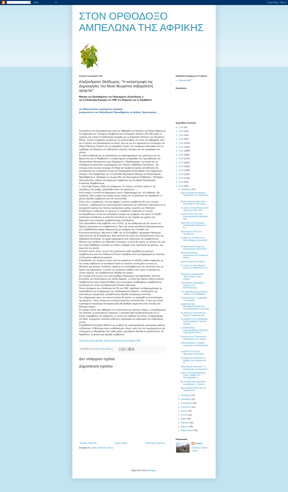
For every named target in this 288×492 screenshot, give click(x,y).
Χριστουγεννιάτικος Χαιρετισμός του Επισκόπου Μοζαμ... (194, 255)
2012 (181, 182)
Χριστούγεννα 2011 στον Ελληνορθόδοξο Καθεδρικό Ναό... (194, 216)
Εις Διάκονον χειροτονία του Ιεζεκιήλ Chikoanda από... (193, 314)
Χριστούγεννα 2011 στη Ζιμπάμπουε (191, 232)
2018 (181, 158)
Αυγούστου (186, 407)
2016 (181, 166)
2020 (181, 151)
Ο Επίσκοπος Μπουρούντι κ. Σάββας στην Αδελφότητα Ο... (193, 360)
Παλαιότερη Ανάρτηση (155, 443)
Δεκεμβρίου (186, 189)
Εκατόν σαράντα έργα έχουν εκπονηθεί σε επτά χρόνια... (194, 202)
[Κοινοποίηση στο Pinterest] (133, 349)
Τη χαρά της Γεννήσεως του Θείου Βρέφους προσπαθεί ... (194, 240)
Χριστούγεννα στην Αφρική (192, 261)
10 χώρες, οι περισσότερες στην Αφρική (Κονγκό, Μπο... (195, 209)
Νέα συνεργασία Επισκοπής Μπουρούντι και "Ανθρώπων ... (195, 195)
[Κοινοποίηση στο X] (126, 349)
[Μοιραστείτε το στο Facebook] (130, 349)
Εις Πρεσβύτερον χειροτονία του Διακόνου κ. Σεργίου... (193, 382)
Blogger (152, 470)
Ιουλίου (184, 411)
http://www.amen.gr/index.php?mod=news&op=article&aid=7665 (109, 340)
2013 (181, 178)
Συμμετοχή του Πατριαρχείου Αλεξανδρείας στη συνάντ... (194, 337)
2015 (181, 170)
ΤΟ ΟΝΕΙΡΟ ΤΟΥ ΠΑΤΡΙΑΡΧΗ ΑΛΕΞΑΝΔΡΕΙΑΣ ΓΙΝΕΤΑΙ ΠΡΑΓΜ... (194, 321)
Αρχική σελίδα (121, 443)
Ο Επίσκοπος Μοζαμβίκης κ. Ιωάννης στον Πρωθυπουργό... (193, 285)
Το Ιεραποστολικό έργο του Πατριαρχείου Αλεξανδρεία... (194, 247)
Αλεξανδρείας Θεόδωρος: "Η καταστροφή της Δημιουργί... (195, 367)
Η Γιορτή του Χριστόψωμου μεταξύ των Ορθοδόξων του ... (194, 267)
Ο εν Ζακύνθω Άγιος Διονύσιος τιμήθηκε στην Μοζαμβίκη (194, 292)
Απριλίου (185, 423)
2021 (181, 147)
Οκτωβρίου (186, 399)
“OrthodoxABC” (185, 80)
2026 (181, 127)
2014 (181, 174)
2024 (181, 135)
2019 (181, 155)
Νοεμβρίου (186, 395)
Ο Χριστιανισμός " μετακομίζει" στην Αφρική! (194, 299)
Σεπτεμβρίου (187, 403)
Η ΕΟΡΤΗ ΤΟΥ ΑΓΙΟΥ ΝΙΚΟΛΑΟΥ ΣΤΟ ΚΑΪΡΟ (192, 352)
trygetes (199, 443)
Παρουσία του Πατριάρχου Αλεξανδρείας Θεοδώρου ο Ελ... (194, 225)
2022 (181, 143)
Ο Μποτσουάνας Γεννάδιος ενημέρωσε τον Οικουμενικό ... (194, 345)
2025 (181, 131)
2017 (181, 162)
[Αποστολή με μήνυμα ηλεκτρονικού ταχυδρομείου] (120, 349)
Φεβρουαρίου (187, 430)
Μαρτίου (185, 426)
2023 (181, 139)
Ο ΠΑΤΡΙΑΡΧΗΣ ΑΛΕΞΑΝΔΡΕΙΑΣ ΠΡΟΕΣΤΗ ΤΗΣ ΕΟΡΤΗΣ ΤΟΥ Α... (194, 330)
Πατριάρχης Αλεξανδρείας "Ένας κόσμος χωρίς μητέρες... (192, 276)
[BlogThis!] (123, 349)
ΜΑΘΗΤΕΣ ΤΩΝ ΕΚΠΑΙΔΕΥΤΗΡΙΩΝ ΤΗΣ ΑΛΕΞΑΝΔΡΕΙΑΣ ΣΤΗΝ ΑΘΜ (195, 306)
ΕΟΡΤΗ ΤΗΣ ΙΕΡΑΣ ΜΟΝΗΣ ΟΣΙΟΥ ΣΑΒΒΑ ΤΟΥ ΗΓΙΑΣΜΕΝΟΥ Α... (193, 375)
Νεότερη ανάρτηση (88, 443)
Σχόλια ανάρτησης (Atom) (102, 448)
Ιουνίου (184, 415)
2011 (181, 186)
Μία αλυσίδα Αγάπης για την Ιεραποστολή (193, 389)
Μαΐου (184, 419)
